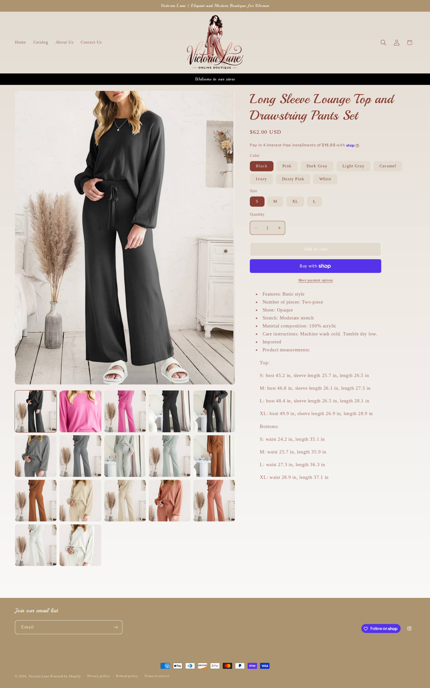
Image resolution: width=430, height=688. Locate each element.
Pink (287, 166)
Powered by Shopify (65, 676)
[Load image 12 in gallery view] (169, 456)
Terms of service (156, 676)
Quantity (257, 214)
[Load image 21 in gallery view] (214, 500)
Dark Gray (317, 166)
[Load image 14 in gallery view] (214, 456)
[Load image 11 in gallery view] (125, 456)
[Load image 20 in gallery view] (169, 500)
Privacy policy (98, 676)
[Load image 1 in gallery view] (35, 411)
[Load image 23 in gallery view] (35, 545)
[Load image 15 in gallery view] (35, 500)
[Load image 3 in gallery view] (80, 411)
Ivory (261, 179)
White (325, 179)
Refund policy (127, 676)
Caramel (387, 166)
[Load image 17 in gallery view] (80, 500)
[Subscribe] (115, 627)
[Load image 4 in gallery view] (125, 411)
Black (262, 166)
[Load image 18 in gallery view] (125, 500)
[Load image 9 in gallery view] (80, 456)
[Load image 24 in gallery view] (80, 545)
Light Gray (353, 166)
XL (295, 201)
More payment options (315, 280)
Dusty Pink (293, 179)
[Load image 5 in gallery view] (169, 411)
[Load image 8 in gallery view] (35, 456)
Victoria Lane (39, 676)
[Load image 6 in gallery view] (214, 411)
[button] (383, 42)
